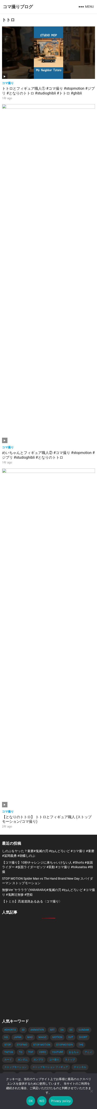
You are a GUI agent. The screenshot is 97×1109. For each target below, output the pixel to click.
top (30, 1052)
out (70, 1037)
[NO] (91, 1091)
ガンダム (23, 1059)
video (42, 1052)
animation (37, 1029)
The (81, 1044)
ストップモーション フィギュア (50, 1067)
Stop (7, 1044)
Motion (57, 1037)
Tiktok (8, 1052)
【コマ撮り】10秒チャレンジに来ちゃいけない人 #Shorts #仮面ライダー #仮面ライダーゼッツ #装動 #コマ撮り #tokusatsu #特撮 (47, 867)
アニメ (88, 1052)
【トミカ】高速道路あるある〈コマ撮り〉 (32, 901)
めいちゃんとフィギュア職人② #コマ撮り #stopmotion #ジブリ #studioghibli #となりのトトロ (48, 455)
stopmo (22, 1044)
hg (6, 1037)
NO (41, 1101)
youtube (57, 1052)
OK (31, 1101)
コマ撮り (8, 83)
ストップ (70, 1059)
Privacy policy (61, 1101)
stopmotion (64, 1044)
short (83, 1037)
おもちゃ (74, 1052)
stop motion (41, 1044)
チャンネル (80, 1067)
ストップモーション (15, 1067)
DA (62, 1029)
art (52, 1029)
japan (17, 1037)
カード (8, 1059)
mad (30, 1037)
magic (42, 1037)
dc (71, 1029)
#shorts (10, 1029)
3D (23, 1029)
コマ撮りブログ (18, 6)
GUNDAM (84, 1029)
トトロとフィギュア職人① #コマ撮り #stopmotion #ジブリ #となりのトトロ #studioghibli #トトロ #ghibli (48, 90)
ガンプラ (38, 1059)
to (20, 1052)
